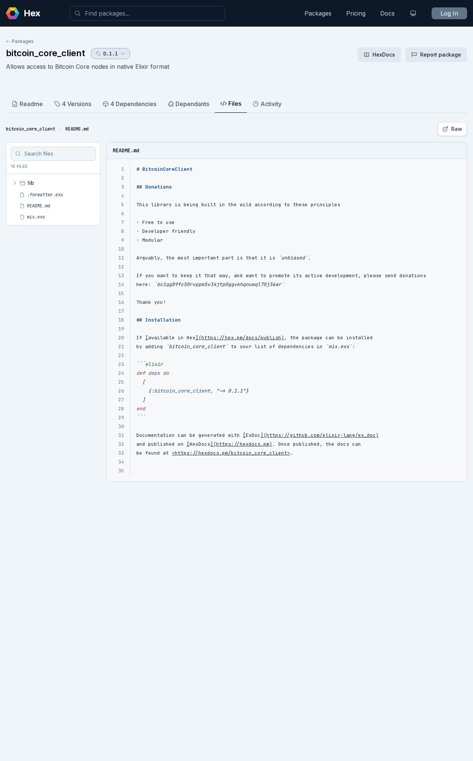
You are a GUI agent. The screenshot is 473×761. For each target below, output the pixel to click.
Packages (317, 13)
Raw (456, 129)
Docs (387, 13)
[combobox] (147, 13)
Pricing (355, 13)
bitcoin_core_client (45, 53)
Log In (449, 13)
